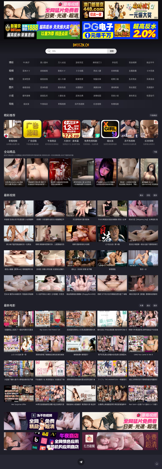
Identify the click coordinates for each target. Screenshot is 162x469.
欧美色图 (62, 87)
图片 (11, 87)
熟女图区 (133, 87)
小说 (11, 95)
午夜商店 (44, 104)
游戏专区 (79, 62)
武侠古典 (79, 95)
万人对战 (62, 62)
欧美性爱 (79, 79)
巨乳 (148, 195)
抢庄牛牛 (150, 62)
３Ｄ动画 (79, 70)
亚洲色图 (44, 87)
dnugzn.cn (81, 45)
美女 (141, 195)
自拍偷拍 (44, 70)
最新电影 (9, 305)
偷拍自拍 (44, 79)
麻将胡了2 (97, 62)
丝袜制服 (115, 70)
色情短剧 (115, 104)
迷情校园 (97, 95)
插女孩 (26, 104)
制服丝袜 (97, 79)
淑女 (148, 305)
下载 (155, 152)
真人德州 (44, 62)
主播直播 (133, 70)
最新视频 (9, 195)
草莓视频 (62, 104)
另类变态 (150, 79)
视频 (11, 70)
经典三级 (115, 79)
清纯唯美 (115, 87)
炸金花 (115, 62)
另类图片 (150, 87)
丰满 (141, 305)
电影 (11, 79)
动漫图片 (79, 87)
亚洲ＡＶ (26, 70)
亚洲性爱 (26, 79)
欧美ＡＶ (62, 70)
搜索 (112, 51)
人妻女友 (62, 95)
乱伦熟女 (133, 79)
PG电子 (26, 62)
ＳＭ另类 (150, 70)
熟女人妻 (97, 70)
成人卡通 (62, 79)
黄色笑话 (133, 95)
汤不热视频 (79, 104)
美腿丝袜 (97, 87)
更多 (155, 195)
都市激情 (26, 95)
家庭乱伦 (44, 95)
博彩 (11, 62)
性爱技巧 (150, 95)
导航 (11, 104)
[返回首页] (157, 464)
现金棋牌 (133, 62)
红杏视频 (97, 104)
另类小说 (115, 95)
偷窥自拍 (26, 87)
